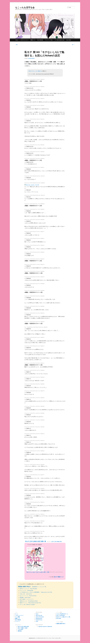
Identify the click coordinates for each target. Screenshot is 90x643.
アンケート (17, 621)
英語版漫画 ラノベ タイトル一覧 (39, 586)
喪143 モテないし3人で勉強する (35, 71)
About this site (39, 615)
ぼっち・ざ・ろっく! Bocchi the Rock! (28, 595)
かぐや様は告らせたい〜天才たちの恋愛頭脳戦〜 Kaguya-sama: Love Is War (36, 592)
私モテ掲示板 (40, 40)
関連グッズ (33, 40)
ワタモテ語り (20, 629)
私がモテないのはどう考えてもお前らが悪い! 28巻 (38, 572)
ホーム (16, 614)
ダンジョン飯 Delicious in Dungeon (27, 604)
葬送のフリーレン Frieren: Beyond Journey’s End (30, 602)
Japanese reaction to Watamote (45, 626)
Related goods (39, 618)
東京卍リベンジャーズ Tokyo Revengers (28, 588)
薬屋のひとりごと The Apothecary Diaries (29, 601)
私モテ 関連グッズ (58, 577)
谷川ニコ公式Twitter (60, 615)
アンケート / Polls (49, 40)
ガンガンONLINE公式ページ (62, 614)
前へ (16, 44)
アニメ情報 (17, 616)
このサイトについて (24, 40)
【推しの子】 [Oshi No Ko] (26, 594)
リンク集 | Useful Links (59, 40)
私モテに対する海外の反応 (57, 541)
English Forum (39, 619)
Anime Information (40, 616)
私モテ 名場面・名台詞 (22, 628)
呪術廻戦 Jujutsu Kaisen (25, 597)
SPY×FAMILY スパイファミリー (27, 599)
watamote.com (32, 638)
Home (17, 40)
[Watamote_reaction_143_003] (31, 185)
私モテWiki (68, 40)
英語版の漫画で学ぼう (24, 586)
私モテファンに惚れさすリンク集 (63, 616)
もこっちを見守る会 (25, 7)
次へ (73, 44)
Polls (37, 621)
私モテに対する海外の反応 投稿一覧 (35, 541)
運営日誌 (20, 631)
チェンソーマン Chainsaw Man (26, 590)
